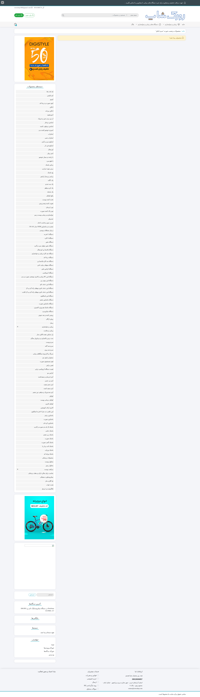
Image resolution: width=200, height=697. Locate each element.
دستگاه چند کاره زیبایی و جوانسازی (42, 253)
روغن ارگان (49, 319)
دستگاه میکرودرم (48, 311)
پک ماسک (50, 192)
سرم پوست (49, 342)
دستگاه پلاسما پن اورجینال (45, 250)
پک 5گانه (50, 180)
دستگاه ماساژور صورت (46, 303)
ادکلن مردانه (49, 111)
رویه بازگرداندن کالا (90, 685)
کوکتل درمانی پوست (47, 400)
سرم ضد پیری (49, 350)
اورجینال (50, 149)
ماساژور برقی (48, 415)
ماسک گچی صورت (47, 442)
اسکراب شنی (49, 138)
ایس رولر (50, 153)
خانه (183, 24)
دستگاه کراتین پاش (47, 269)
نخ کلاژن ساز (49, 481)
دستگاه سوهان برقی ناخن (45, 265)
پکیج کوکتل (49, 196)
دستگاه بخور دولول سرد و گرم (44, 246)
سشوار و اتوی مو (48, 357)
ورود (52, 644)
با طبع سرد (50, 161)
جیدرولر (50, 219)
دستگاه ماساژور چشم (46, 300)
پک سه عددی (49, 184)
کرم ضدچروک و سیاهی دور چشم (43, 392)
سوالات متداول (91, 689)
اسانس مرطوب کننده (46, 126)
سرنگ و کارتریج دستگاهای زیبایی (43, 354)
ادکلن (51, 107)
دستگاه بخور (49, 242)
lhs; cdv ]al (50, 92)
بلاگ (132, 24)
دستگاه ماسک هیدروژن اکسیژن (43, 307)
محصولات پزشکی (47, 458)
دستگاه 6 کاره (49, 238)
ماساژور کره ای (48, 423)
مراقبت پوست (48, 469)
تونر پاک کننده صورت (46, 211)
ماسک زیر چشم (48, 435)
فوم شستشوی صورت (46, 361)
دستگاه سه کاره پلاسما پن (45, 261)
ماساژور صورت (48, 419)
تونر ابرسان (49, 207)
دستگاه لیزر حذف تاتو (46, 284)
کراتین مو (50, 373)
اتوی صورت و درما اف (46, 103)
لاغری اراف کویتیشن (47, 408)
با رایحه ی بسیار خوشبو (46, 157)
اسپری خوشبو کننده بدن (46, 130)
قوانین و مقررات (91, 675)
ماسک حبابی (49, 431)
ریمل (51, 323)
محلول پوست (49, 462)
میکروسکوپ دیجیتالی (46, 477)
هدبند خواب (49, 485)
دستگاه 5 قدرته (48, 234)
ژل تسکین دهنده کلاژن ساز (45, 334)
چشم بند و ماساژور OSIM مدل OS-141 (41, 226)
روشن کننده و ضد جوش (46, 315)
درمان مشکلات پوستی (46, 230)
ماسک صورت (49, 438)
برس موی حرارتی (47, 169)
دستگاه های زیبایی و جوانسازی (147, 24)
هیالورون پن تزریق (47, 488)
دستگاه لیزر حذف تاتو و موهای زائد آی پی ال (39, 288)
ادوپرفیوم (50, 115)
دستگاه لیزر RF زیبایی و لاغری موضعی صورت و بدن (37, 277)
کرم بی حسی (49, 381)
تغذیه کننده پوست (47, 199)
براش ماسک (49, 165)
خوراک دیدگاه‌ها (49, 651)
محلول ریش (49, 465)
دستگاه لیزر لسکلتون (47, 296)
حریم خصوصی (91, 679)
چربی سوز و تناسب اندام (45, 223)
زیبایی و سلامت (48, 330)
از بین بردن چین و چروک (45, 118)
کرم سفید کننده (48, 388)
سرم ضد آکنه (49, 346)
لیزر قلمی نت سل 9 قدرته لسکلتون (42, 411)
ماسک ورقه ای (48, 454)
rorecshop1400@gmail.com (22, 7)
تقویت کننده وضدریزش (46, 203)
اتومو (51, 99)
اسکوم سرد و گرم (47, 142)
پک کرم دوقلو (49, 188)
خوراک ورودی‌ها (49, 648)
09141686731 (38, 7)
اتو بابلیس (50, 95)
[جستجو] (63, 15)
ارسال (94, 682)
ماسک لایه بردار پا (47, 446)
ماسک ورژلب (49, 450)
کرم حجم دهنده (48, 384)
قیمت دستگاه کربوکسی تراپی (44, 369)
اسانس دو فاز (49, 122)
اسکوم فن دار (49, 145)
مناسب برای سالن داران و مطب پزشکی (40, 473)
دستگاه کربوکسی (48, 273)
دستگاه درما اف (48, 257)
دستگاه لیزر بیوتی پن (47, 280)
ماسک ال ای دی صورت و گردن (43, 427)
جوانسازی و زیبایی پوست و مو (44, 215)
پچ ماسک (50, 172)
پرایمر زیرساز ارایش (46, 176)
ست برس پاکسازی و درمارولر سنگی (42, 338)
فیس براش (49, 365)
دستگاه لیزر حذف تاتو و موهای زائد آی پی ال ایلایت (37, 292)
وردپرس (51, 655)
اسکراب (50, 134)
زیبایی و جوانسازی (170, 24)
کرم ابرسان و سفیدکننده (45, 377)
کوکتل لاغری (49, 404)
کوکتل (51, 396)
